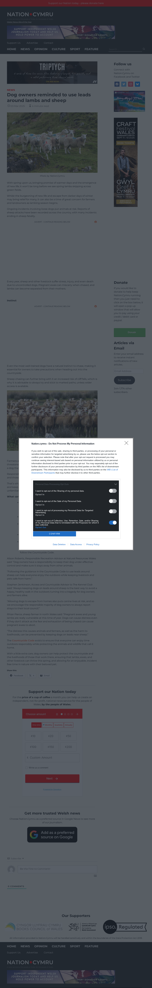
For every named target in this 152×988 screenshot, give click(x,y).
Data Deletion (59, 544)
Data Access (76, 544)
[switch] (113, 491)
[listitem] (76, 484)
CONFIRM (54, 534)
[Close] (127, 444)
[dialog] (76, 494)
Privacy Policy (92, 544)
